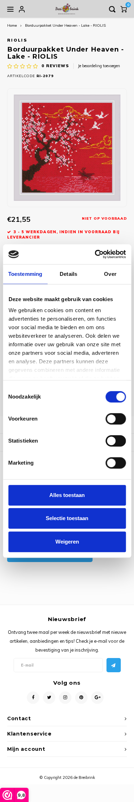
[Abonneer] (113, 665)
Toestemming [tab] (25, 274)
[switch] (115, 418)
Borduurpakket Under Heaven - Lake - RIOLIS (65, 25)
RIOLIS (17, 40)
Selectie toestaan (67, 518)
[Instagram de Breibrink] (65, 697)
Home (12, 25)
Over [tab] (110, 274)
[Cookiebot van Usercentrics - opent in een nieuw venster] (95, 254)
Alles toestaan (67, 495)
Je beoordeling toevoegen (99, 65)
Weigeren (67, 542)
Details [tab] (68, 274)
